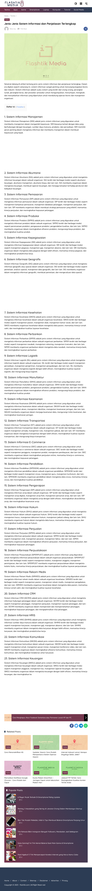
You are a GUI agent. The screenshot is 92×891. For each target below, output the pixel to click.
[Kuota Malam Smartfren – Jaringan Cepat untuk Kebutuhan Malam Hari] (46, 768)
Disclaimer (44, 881)
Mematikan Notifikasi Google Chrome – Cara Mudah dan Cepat (16, 780)
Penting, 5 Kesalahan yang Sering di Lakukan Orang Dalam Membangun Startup (50, 809)
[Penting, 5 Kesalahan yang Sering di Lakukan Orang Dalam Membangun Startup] (11, 810)
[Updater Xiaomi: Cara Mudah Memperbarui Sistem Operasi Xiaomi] (46, 742)
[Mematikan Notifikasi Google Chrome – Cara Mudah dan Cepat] (17, 768)
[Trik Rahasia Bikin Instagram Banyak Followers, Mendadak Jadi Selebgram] (11, 833)
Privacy (65, 881)
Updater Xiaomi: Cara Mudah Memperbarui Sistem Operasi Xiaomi (44, 754)
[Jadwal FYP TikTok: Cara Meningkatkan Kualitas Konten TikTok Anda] (74, 768)
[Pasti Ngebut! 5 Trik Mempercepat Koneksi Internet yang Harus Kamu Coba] (11, 856)
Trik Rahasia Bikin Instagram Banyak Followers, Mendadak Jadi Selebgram (48, 832)
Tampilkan (20, 107)
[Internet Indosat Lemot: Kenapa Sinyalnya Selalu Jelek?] (74, 742)
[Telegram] (81, 726)
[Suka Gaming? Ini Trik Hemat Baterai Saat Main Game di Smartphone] (11, 844)
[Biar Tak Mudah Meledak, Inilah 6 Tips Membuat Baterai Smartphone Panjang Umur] (11, 821)
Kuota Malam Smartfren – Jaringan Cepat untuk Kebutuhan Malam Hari (46, 780)
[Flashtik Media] (14, 3)
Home (6, 881)
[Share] (86, 29)
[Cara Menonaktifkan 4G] (17, 742)
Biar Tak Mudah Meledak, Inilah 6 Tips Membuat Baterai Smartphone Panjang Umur (51, 820)
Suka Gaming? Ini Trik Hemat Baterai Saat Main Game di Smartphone (45, 843)
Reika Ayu (13, 29)
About (14, 881)
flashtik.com (24, 885)
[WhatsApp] (86, 726)
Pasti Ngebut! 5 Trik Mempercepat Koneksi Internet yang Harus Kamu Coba (48, 855)
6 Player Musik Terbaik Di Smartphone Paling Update (39, 797)
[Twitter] (76, 726)
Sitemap (33, 881)
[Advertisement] (46, 153)
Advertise (55, 881)
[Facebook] (72, 726)
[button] (75, 3)
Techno (7, 20)
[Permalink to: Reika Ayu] (7, 29)
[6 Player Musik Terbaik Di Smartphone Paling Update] (11, 798)
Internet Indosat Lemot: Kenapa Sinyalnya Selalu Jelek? (74, 753)
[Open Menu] (81, 3)
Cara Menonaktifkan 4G (13, 752)
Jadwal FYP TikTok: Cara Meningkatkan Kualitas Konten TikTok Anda (73, 780)
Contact (23, 881)
